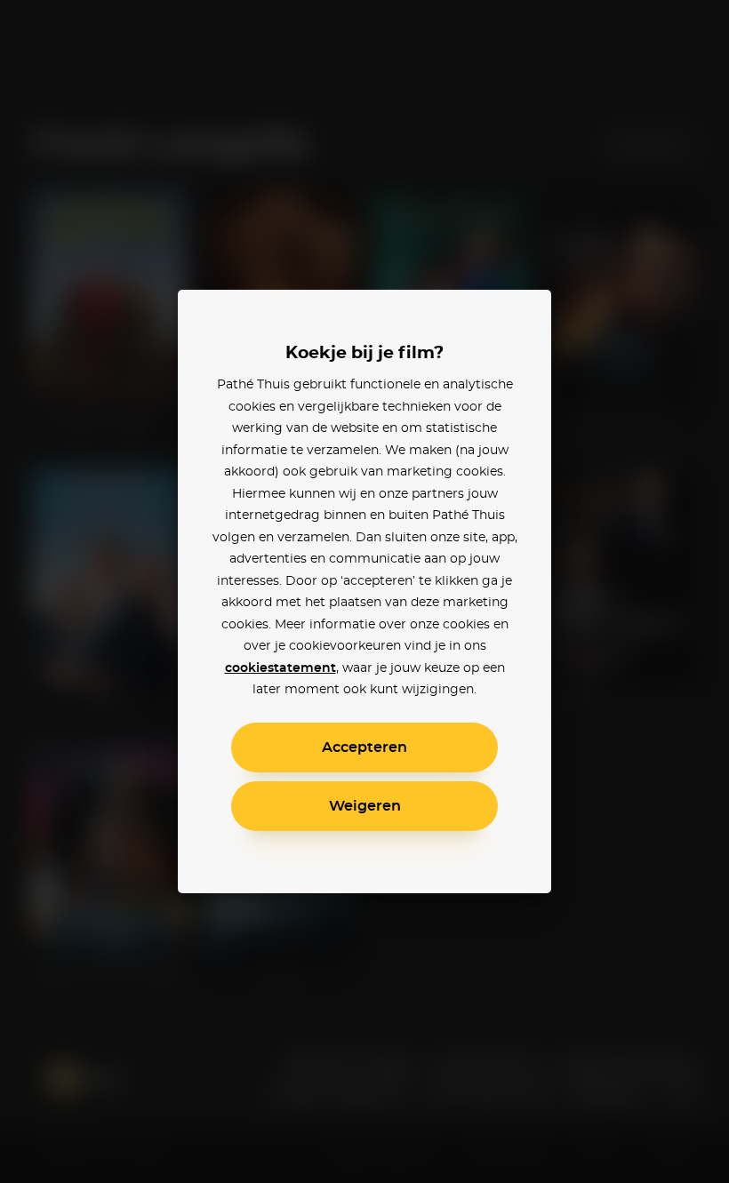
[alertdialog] (364, 591)
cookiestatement (280, 668)
